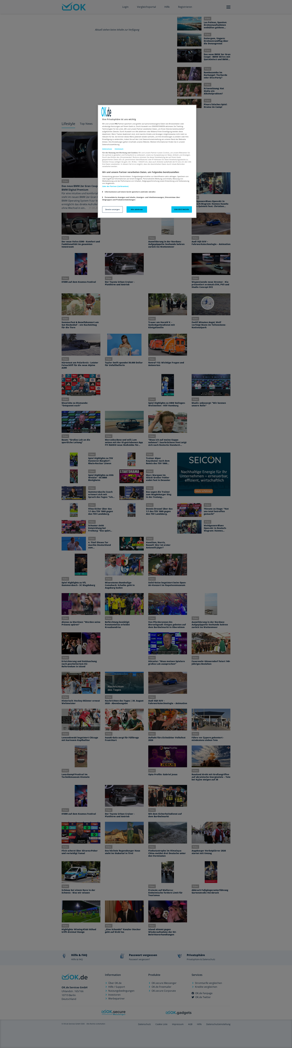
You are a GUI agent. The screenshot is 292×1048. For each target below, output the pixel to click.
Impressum (119, 149)
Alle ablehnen (137, 209)
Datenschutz (107, 149)
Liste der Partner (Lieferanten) (115, 186)
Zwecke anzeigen (112, 209)
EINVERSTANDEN (181, 209)
